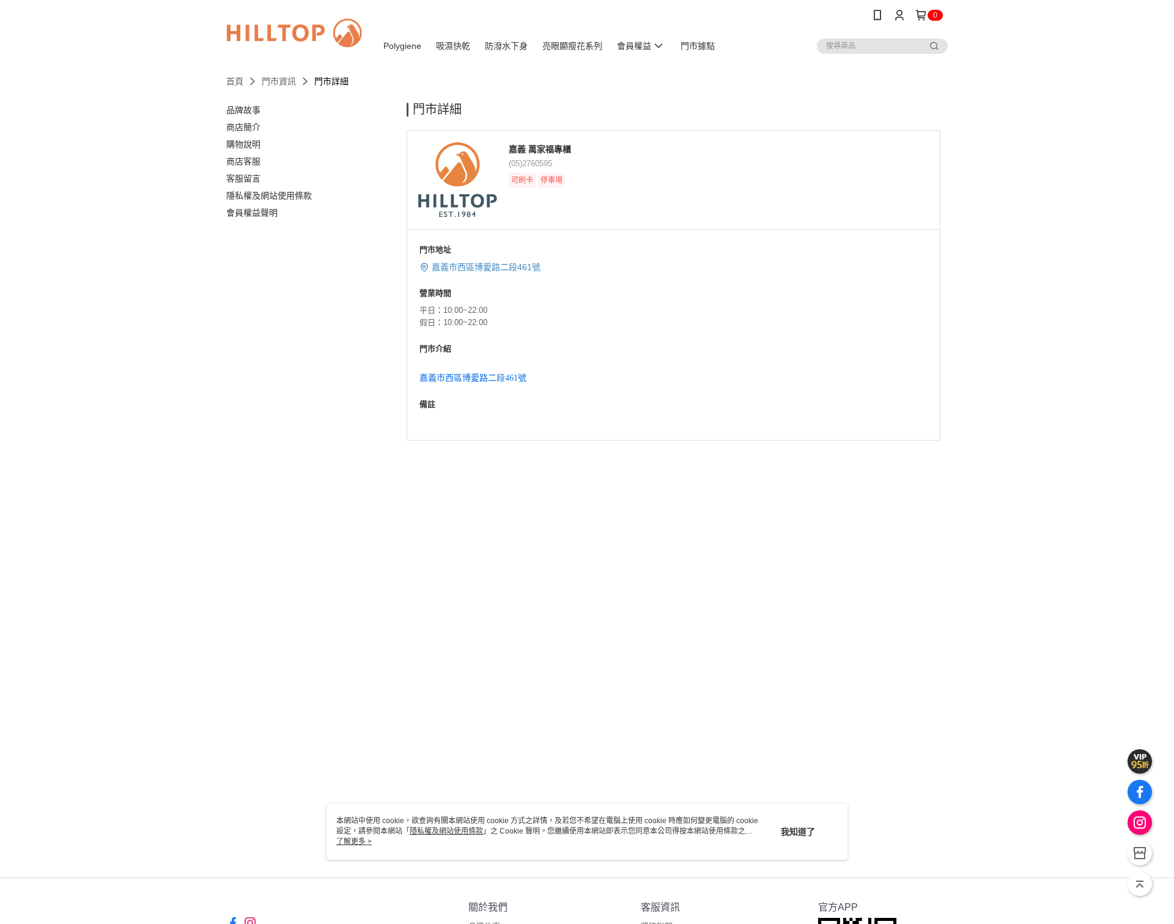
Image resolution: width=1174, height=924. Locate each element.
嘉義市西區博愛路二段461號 (486, 267)
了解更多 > (354, 841)
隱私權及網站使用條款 (446, 831)
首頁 (234, 81)
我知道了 (798, 832)
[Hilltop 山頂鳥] (294, 32)
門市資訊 (279, 81)
